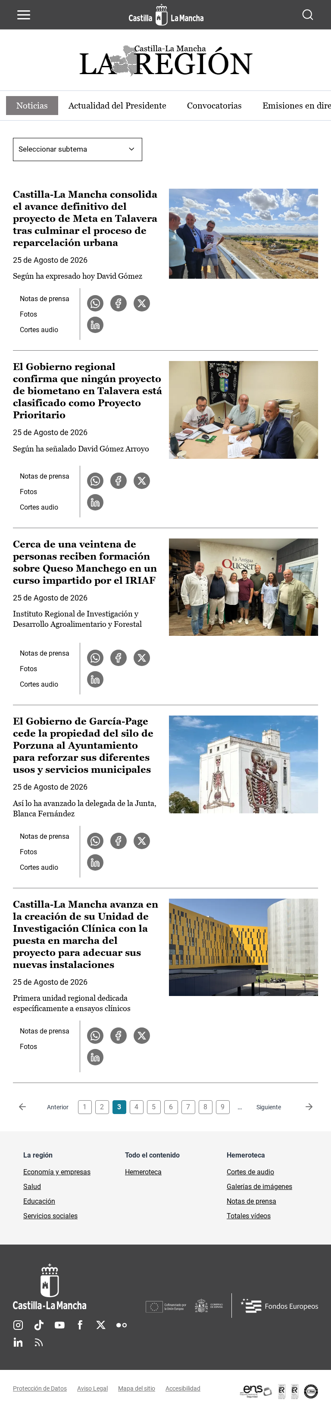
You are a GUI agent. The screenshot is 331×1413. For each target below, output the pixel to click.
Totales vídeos (249, 1216)
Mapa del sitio (136, 1388)
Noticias (32, 105)
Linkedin (18, 1342)
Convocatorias (214, 105)
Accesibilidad (183, 1388)
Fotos (28, 314)
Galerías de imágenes (259, 1187)
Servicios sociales (50, 1216)
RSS (38, 1342)
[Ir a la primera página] (29, 1107)
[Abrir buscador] (307, 14)
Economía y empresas (57, 1172)
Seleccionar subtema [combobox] (53, 149)
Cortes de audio (250, 1172)
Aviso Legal (92, 1388)
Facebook (80, 1325)
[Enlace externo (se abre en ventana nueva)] (278, 1391)
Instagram (18, 1325)
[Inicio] (79, 1287)
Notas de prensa (44, 299)
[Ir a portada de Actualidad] (165, 63)
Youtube (59, 1325)
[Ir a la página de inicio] (166, 14)
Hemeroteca (143, 1172)
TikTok (38, 1325)
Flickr (121, 1325)
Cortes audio (39, 330)
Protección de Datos (40, 1388)
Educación (39, 1201)
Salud (32, 1187)
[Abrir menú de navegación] (23, 14)
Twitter (101, 1325)
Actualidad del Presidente (117, 105)
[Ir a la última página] (302, 1107)
